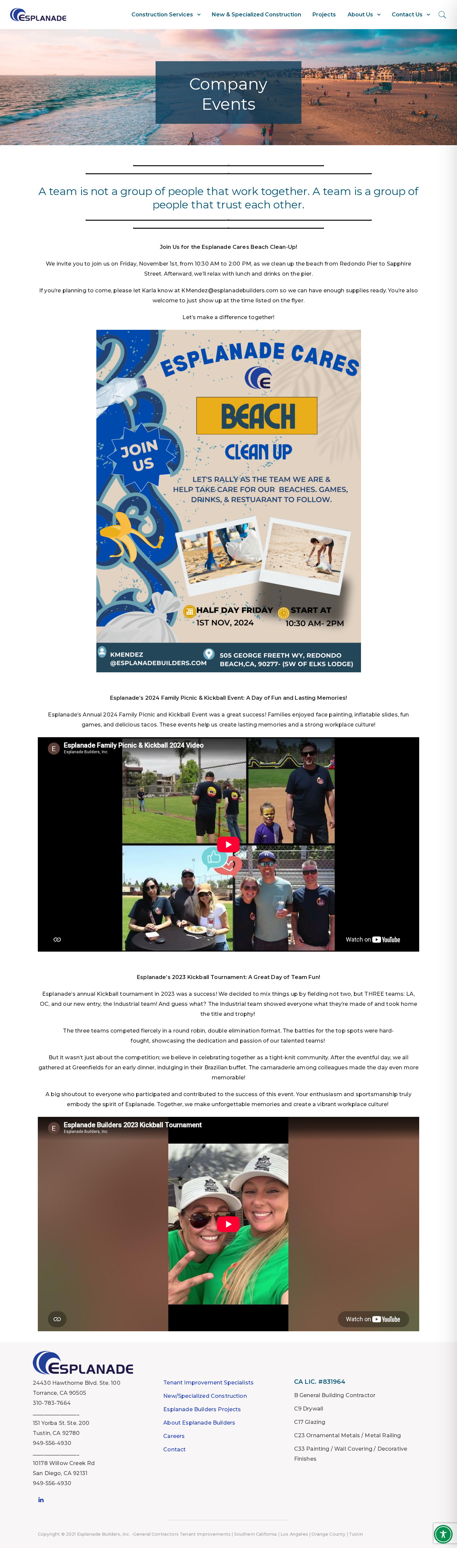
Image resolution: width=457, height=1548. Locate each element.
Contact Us (407, 14)
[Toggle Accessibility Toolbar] (443, 1534)
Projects (324, 14)
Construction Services (162, 14)
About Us (360, 14)
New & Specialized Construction (256, 14)
